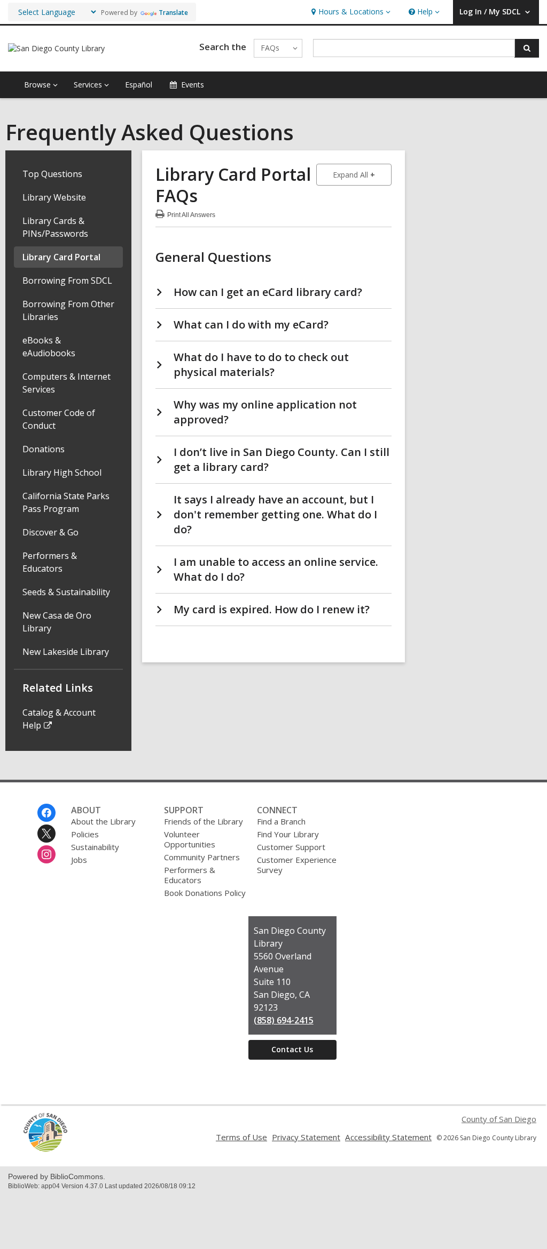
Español (138, 84)
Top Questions (52, 174)
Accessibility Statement (388, 1137)
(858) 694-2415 (284, 1020)
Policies (85, 834)
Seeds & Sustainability (66, 592)
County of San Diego (499, 1119)
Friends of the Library (203, 821)
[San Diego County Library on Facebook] (46, 813)
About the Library (103, 821)
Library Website (54, 197)
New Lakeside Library (65, 652)
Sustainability (95, 847)
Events (192, 84)
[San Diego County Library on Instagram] (46, 854)
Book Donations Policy (205, 892)
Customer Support (291, 847)
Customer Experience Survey (297, 864)
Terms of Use (241, 1137)
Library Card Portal (61, 257)
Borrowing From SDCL (67, 280)
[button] (350, 12)
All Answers (191, 214)
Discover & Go (50, 532)
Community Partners (202, 857)
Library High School (61, 472)
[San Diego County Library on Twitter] (46, 833)
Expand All (362, 174)
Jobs (79, 859)
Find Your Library (288, 834)
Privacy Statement (306, 1137)
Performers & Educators (189, 874)
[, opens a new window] (45, 1149)
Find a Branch (281, 821)
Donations (43, 449)
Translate (173, 12)
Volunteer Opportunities (189, 839)
